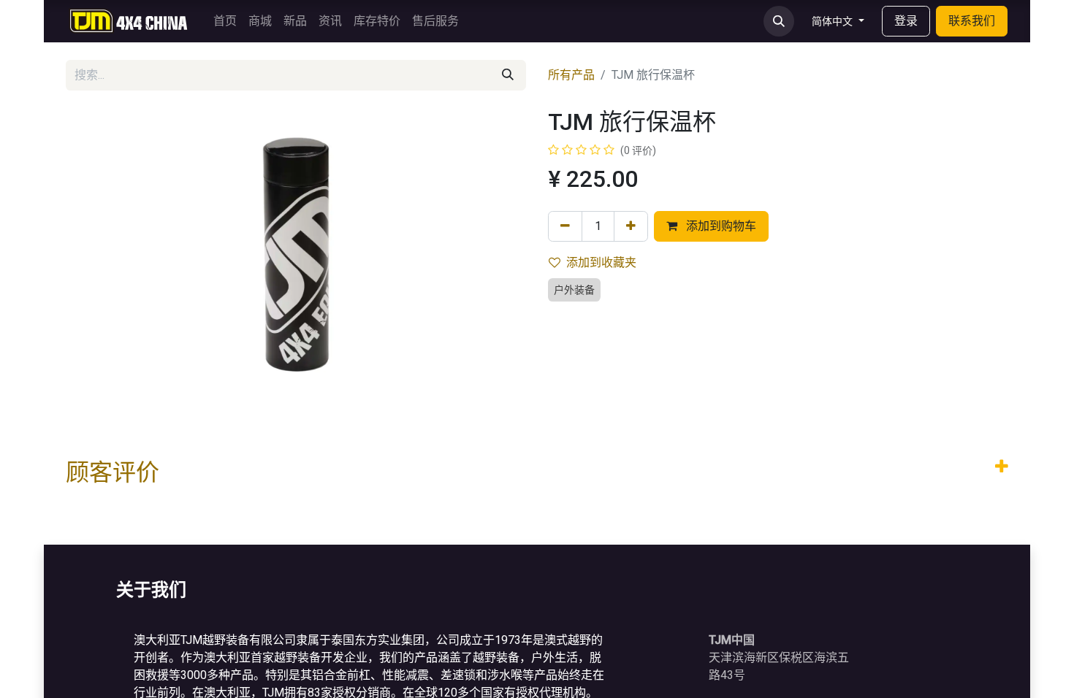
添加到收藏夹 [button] (601, 262)
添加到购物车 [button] (719, 226)
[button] (778, 21)
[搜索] (508, 75)
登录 (906, 21)
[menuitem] (225, 21)
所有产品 (571, 75)
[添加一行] (631, 226)
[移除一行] (565, 226)
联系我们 (971, 21)
